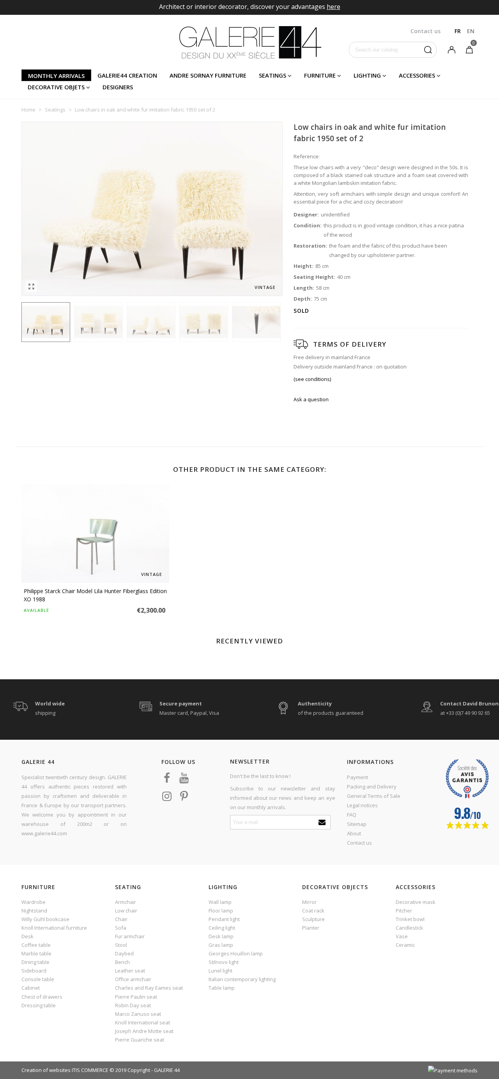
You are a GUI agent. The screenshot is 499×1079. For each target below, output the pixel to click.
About (354, 833)
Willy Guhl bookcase (45, 919)
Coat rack (313, 910)
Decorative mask (415, 901)
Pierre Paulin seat (136, 996)
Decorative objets (56, 87)
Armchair (125, 901)
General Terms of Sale (373, 795)
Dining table (35, 962)
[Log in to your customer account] (451, 49)
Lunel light (220, 970)
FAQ (351, 814)
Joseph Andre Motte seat (144, 1031)
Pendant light (224, 919)
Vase (402, 936)
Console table (37, 979)
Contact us (359, 842)
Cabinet (30, 987)
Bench (122, 962)
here (333, 6)
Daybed (124, 953)
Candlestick (409, 927)
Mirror (309, 901)
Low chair (126, 910)
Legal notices (362, 805)
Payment (357, 777)
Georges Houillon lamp (236, 953)
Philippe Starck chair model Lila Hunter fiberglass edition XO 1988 (95, 595)
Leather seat (130, 970)
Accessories (417, 75)
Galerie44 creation (127, 75)
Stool (121, 944)
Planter (310, 927)
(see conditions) (312, 379)
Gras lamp (221, 944)
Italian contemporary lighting (242, 979)
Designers (118, 87)
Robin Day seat (133, 1005)
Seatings (272, 75)
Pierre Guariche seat (139, 1039)
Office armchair (133, 979)
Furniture (320, 75)
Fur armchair (130, 936)
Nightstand (34, 910)
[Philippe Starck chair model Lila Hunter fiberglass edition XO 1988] (95, 533)
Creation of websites (46, 1070)
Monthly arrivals (56, 76)
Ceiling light (222, 927)
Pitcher (404, 910)
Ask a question (311, 399)
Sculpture (313, 919)
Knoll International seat (142, 1022)
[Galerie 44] (249, 42)
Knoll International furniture (54, 927)
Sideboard (33, 970)
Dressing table (38, 1005)
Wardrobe (33, 901)
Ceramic (405, 944)
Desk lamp (221, 936)
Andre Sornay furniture (208, 75)
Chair (121, 919)
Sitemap (356, 823)
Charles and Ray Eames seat (149, 987)
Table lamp (222, 987)
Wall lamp (220, 901)
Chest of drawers (41, 996)
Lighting (367, 75)
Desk (27, 936)
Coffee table (36, 944)
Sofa (120, 927)
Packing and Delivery (371, 786)
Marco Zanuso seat (138, 1013)
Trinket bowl (410, 919)
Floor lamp (221, 910)
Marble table (36, 953)
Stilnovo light (224, 962)
